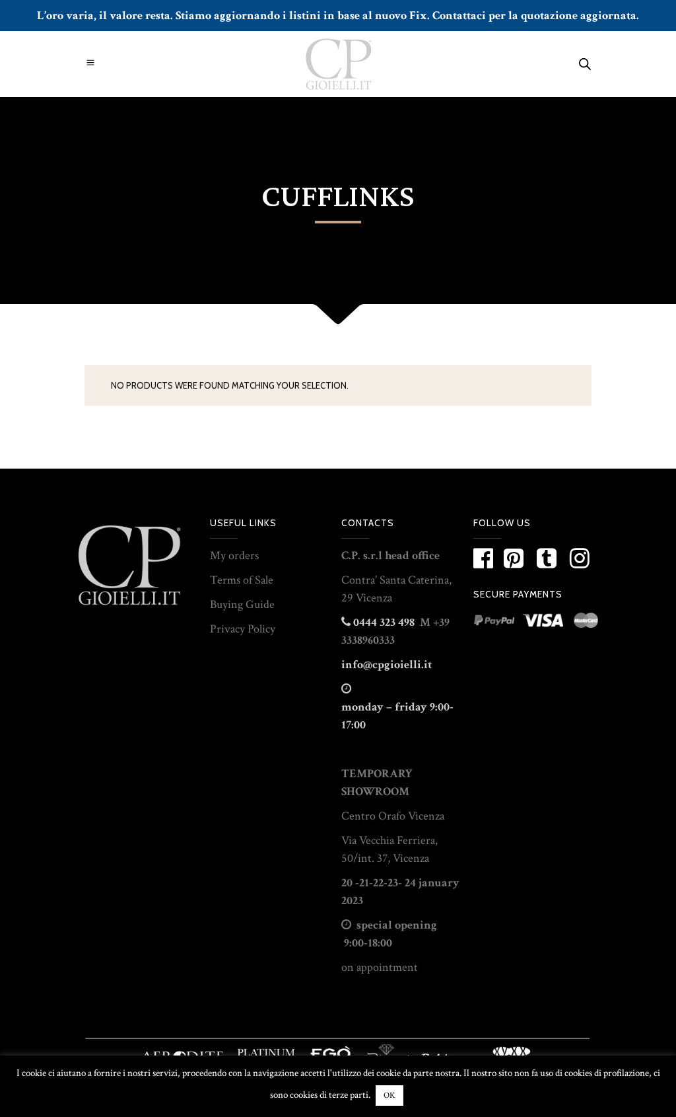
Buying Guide (242, 604)
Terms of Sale (241, 580)
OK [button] (389, 1095)
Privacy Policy (242, 628)
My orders (234, 555)
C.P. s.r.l (361, 555)
